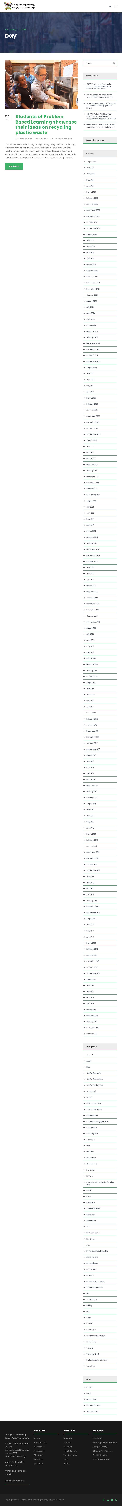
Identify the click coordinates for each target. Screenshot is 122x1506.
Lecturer (89, 1176)
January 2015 (91, 900)
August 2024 (91, 301)
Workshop (90, 1366)
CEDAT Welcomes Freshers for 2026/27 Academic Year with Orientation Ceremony (99, 86)
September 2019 (93, 622)
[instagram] (116, 1500)
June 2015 (90, 882)
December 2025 (93, 210)
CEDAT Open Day (93, 1103)
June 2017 (90, 761)
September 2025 (93, 228)
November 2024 (93, 289)
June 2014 (90, 925)
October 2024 (92, 295)
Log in (88, 1393)
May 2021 (90, 519)
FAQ (65, 1459)
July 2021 (90, 507)
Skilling (89, 1305)
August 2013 (91, 979)
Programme (91, 1269)
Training (89, 1348)
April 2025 (90, 258)
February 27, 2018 (23, 138)
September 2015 (93, 870)
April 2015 (90, 894)
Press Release (92, 1263)
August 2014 (91, 919)
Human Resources (101, 1459)
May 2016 (90, 822)
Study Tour (91, 1330)
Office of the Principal (103, 1451)
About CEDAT (40, 1442)
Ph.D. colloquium (93, 1233)
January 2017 (91, 791)
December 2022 (93, 416)
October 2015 (91, 864)
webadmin (43, 138)
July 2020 (90, 567)
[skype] (112, 1500)
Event (88, 1146)
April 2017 (90, 773)
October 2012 (91, 1034)
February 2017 (92, 785)
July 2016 (90, 810)
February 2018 (92, 719)
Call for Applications (94, 1079)
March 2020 (91, 585)
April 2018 (90, 707)
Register (89, 1387)
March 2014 (91, 943)
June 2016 (90, 816)
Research (90, 1275)
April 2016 (90, 828)
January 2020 (92, 598)
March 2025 (91, 265)
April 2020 (90, 579)
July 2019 (90, 634)
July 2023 (90, 374)
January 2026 (92, 204)
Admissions (39, 1451)
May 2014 (90, 931)
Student (68, 138)
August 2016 (91, 804)
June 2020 (90, 573)
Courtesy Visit (92, 1133)
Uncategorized (92, 1354)
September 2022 (93, 434)
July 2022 (90, 446)
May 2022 (90, 452)
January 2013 (91, 1022)
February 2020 (92, 592)
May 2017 (90, 767)
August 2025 (91, 234)
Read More (14, 166)
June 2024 (90, 313)
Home (37, 1438)
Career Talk (91, 1091)
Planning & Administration (105, 1442)
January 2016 (91, 846)
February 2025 (92, 271)
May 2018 (90, 701)
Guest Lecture (92, 1164)
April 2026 (90, 186)
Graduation (91, 1158)
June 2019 (90, 640)
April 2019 (90, 652)
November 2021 (92, 483)
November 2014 (92, 906)
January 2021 (91, 543)
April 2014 (90, 937)
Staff (88, 1317)
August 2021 (91, 501)
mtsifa (89, 1190)
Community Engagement (97, 1121)
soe (87, 1311)
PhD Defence (91, 1239)
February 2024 (92, 331)
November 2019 (92, 610)
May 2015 (90, 888)
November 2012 (92, 1028)
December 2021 (92, 476)
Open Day (90, 1215)
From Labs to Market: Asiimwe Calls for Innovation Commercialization (100, 126)
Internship (90, 1170)
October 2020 (92, 561)
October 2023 (92, 355)
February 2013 (92, 1015)
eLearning (90, 1139)
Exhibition (90, 1152)
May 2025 (90, 252)
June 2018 (90, 695)
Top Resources (70, 1455)
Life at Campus (70, 1451)
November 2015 (92, 858)
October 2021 (91, 489)
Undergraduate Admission (97, 1360)
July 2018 (90, 688)
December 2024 (93, 283)
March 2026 (91, 192)
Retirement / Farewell (95, 1281)
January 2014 (91, 955)
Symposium (91, 1342)
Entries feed (91, 1399)
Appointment (92, 1055)
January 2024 (92, 337)
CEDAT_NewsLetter (94, 1109)
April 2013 (90, 1003)
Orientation (91, 1221)
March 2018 (91, 713)
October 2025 (92, 222)
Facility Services (100, 1455)
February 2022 (92, 464)
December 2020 (93, 549)
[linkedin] (108, 1500)
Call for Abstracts (93, 1073)
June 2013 (90, 991)
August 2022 (91, 440)
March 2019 (91, 658)
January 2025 (92, 277)
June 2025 (90, 246)
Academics (39, 1446)
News (60, 138)
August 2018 (91, 682)
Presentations (92, 1257)
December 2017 (92, 731)
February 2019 (92, 664)
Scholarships (91, 1299)
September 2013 (93, 973)
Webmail (67, 1446)
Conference (91, 1127)
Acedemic (97, 1438)
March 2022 (91, 458)
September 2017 (93, 749)
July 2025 (90, 240)
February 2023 (92, 404)
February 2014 (92, 949)
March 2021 (91, 531)
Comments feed (93, 1405)
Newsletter (90, 1202)
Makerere (68, 1438)
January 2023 (92, 410)
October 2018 (92, 676)
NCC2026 (38, 1463)
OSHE (88, 1227)
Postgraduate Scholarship (97, 1251)
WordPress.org (92, 1411)
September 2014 (93, 913)
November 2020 (93, 555)
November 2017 (92, 737)
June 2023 (90, 380)
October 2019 (92, 616)
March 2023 (91, 398)
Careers (89, 1097)
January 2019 (91, 670)
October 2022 (92, 428)
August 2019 (91, 628)
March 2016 (91, 834)
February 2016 (92, 840)
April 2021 (90, 525)
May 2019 (90, 646)
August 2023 (91, 367)
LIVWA (66, 1463)
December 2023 (93, 343)
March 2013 (91, 1009)
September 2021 (93, 495)
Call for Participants (94, 1085)
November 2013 (92, 961)
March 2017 (91, 779)
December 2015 (92, 852)
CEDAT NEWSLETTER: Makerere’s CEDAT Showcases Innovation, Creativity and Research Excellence (101, 116)
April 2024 (90, 319)
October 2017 (92, 743)
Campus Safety (100, 1446)
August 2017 (91, 755)
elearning (67, 1442)
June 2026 (90, 174)
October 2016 (92, 797)
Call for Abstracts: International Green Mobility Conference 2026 (100, 96)
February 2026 (92, 198)
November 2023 (93, 349)
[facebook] (103, 1500)
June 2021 (90, 513)
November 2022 (93, 422)
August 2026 (91, 162)
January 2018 (91, 725)
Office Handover (93, 1208)
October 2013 (91, 967)
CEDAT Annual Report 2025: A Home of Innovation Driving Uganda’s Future (101, 105)
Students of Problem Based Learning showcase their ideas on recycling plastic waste (46, 124)
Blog (54, 138)
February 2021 (92, 537)
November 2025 (93, 216)
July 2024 (90, 307)
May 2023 (90, 386)
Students (38, 1455)
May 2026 (90, 180)
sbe (87, 1293)
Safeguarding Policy (94, 1287)
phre (88, 1245)
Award (89, 1061)
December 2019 (92, 604)
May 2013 (90, 997)
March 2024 (91, 325)
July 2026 (90, 168)
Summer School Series (95, 1336)
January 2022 (92, 470)
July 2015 (90, 876)
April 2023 (90, 392)
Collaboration (92, 1115)
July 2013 (90, 985)
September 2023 (93, 361)
